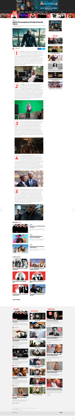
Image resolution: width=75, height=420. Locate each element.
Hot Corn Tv (41, 12)
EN (61, 412)
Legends (26, 12)
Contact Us (13, 410)
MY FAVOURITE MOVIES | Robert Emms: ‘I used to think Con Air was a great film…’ (54, 372)
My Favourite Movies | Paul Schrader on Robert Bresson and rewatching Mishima (54, 355)
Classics (19, 222)
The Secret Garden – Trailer (37, 329)
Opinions (30, 12)
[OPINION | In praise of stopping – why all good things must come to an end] (74, 210)
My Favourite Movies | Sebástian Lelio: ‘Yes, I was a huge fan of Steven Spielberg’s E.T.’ (54, 338)
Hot (13, 244)
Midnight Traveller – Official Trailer (37, 385)
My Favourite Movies (51, 319)
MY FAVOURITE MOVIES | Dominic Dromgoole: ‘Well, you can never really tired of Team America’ (54, 389)
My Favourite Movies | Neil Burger (55, 53)
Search (61, 12)
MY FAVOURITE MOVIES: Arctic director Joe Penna (55, 44)
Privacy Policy (17, 410)
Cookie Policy (20, 410)
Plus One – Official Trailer (37, 376)
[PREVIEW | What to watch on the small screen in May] (1, 210)
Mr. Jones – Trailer (37, 320)
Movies (46, 12)
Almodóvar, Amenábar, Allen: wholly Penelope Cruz (55, 70)
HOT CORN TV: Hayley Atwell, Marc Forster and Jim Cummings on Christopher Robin (37, 269)
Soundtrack (36, 12)
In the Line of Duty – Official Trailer (37, 394)
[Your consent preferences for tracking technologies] (73, 418)
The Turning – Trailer (37, 338)
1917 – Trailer (37, 357)
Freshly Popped (21, 12)
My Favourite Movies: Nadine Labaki (52, 320)
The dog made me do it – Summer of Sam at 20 (55, 88)
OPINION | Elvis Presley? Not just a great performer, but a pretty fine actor (36, 237)
